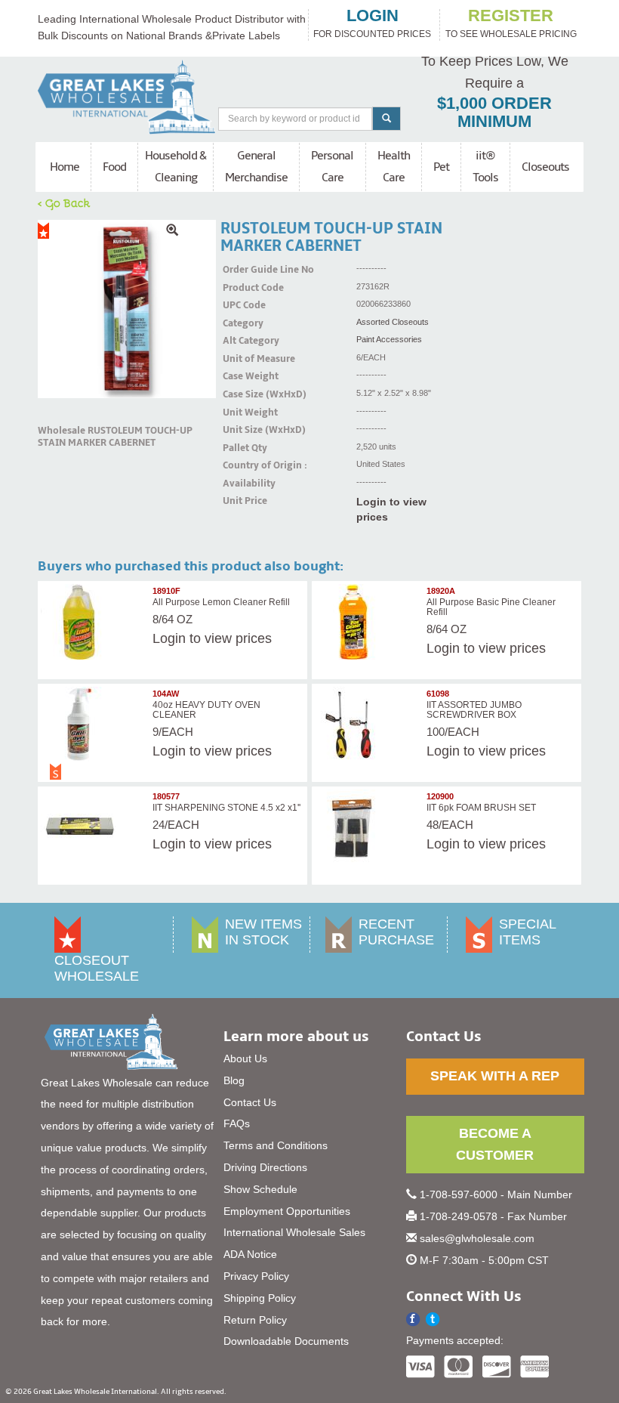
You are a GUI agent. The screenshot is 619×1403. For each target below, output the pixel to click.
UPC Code (241, 305)
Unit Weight (241, 412)
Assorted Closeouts (392, 321)
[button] (433, 1319)
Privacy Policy (256, 1276)
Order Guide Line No (241, 270)
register (510, 15)
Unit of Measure (241, 359)
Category (241, 323)
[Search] (386, 119)
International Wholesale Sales (294, 1232)
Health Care (393, 166)
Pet (441, 167)
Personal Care (332, 166)
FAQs (236, 1123)
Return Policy (255, 1320)
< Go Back (64, 202)
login (372, 15)
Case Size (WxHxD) (241, 394)
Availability (241, 483)
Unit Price (241, 501)
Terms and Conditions (275, 1145)
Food (114, 167)
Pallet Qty (241, 448)
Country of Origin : (241, 465)
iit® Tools (485, 166)
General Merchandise (256, 166)
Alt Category (241, 341)
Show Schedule (260, 1189)
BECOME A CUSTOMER (495, 1144)
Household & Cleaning (175, 166)
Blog (234, 1080)
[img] (127, 309)
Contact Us (249, 1102)
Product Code (241, 288)
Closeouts (545, 167)
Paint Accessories (389, 339)
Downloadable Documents (286, 1341)
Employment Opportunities (286, 1211)
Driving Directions (265, 1167)
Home (64, 167)
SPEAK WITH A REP (494, 1075)
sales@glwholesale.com (477, 1238)
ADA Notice (250, 1254)
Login (169, 638)
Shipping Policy (259, 1298)
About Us (245, 1058)
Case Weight (241, 376)
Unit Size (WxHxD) (241, 430)
